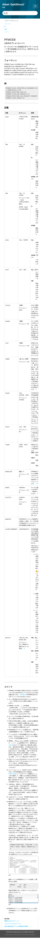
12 (38, 493)
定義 (5, 29)
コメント (6, 32)
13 (36, 484)
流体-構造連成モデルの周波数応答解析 (16, 926)
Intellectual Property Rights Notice (14, 934)
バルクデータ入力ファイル (12, 924)
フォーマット (7, 24)
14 (38, 484)
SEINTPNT (12, 774)
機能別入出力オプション (12, 921)
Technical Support (30, 934)
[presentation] (19, 741)
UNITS (11, 745)
